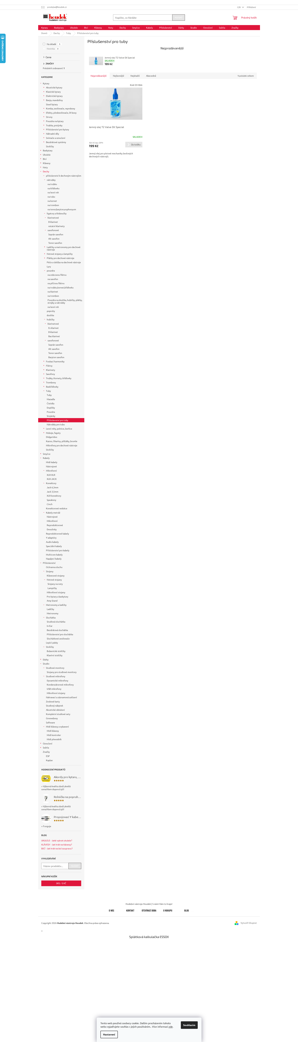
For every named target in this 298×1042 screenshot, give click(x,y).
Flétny (49, 365)
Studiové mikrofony (55, 676)
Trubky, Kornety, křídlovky (58, 378)
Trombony (51, 382)
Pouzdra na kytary (55, 121)
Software (50, 722)
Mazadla (51, 399)
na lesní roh (53, 192)
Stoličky (50, 146)
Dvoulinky (52, 529)
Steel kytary (52, 104)
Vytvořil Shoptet (249, 922)
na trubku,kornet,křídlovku (61, 287)
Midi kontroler (54, 735)
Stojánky (51, 415)
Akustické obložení (55, 709)
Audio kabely (52, 541)
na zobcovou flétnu (57, 274)
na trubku (52, 184)
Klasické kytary (53, 91)
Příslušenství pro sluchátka (60, 634)
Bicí (45, 158)
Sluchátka (51, 617)
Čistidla (50, 403)
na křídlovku (53, 188)
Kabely (46, 457)
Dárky (45, 659)
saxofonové (53, 230)
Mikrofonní (51, 470)
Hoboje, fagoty (53, 432)
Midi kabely (51, 462)
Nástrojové (51, 466)
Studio (46, 663)
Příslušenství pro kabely (57, 550)
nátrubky (51, 179)
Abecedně (151, 75)
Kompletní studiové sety (58, 714)
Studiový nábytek (54, 705)
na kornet (52, 200)
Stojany (49, 571)
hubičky (50, 319)
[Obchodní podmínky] (168, 910)
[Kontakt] (130, 910)
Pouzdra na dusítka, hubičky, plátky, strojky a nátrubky (65, 301)
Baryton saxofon (56, 357)
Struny (49, 116)
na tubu (51, 196)
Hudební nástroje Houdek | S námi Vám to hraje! (149, 903)
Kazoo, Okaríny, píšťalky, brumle (61, 441)
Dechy (46, 171)
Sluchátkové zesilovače (58, 638)
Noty (45, 167)
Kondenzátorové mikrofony (60, 684)
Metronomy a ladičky (56, 604)
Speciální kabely (54, 546)
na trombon (53, 205)
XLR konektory (54, 495)
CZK (239, 7)
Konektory (51, 483)
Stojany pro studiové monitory (61, 672)
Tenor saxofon (55, 242)
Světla (46, 747)
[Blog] (186, 910)
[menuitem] (44, 27)
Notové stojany (54, 579)
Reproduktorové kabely (57, 533)
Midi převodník (54, 739)
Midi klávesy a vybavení (57, 726)
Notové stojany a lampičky (60, 253)
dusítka (50, 315)
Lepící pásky (52, 642)
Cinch (49, 504)
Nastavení (109, 1034)
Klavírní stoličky (54, 655)
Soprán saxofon (55, 234)
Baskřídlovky (52, 386)
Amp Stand (52, 600)
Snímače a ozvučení (55, 137)
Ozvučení (47, 743)
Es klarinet (53, 327)
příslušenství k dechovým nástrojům (63, 175)
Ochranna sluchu (54, 567)
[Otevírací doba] (149, 910)
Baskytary (47, 150)
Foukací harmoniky (55, 361)
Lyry (49, 266)
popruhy (51, 311)
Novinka (53, 48)
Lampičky (52, 588)
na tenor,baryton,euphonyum (62, 209)
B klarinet (53, 221)
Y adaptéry (51, 537)
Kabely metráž (53, 512)
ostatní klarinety (56, 226)
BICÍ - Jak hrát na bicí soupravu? (57, 848)
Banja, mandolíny (54, 100)
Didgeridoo (51, 436)
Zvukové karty (53, 701)
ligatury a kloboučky (56, 213)
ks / (61, 883)
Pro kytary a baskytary (57, 596)
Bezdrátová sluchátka (57, 630)
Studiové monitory (55, 667)
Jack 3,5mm (52, 491)
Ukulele (47, 154)
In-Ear (49, 625)
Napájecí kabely (53, 558)
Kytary (46, 83)
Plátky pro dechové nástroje (60, 258)
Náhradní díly (52, 133)
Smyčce (46, 453)
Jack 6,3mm (52, 487)
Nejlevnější (118, 75)
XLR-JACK (52, 478)
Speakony (51, 499)
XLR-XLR (51, 474)
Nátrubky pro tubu (56, 424)
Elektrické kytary (54, 95)
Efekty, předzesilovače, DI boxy (61, 112)
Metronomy (52, 613)
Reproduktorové (55, 525)
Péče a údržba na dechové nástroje (64, 262)
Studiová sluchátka (56, 621)
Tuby (48, 390)
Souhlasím (189, 1025)
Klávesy (46, 163)
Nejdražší (135, 75)
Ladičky (50, 609)
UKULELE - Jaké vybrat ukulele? (56, 840)
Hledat (178, 17)
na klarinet (53, 291)
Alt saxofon (53, 238)
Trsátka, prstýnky (54, 125)
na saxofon (53, 279)
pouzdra (51, 270)
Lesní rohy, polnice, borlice (59, 428)
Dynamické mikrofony (57, 680)
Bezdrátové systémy (56, 142)
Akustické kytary (54, 87)
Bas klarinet (54, 336)
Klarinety (50, 369)
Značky (46, 751)
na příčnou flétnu (56, 283)
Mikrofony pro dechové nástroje (61, 445)
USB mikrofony (54, 688)
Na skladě (53, 44)
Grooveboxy (52, 718)
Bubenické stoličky (56, 651)
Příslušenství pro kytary (57, 129)
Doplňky (51, 407)
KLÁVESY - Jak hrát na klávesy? (56, 844)
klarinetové (53, 217)
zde (171, 1026)
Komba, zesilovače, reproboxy (60, 108)
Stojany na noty (55, 583)
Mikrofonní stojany (56, 592)
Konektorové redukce (56, 508)
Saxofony (50, 374)
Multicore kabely (54, 554)
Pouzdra (51, 411)
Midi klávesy (53, 730)
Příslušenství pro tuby (57, 420)
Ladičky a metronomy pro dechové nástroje (63, 248)
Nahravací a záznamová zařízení (61, 697)
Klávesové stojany (55, 575)
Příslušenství (49, 562)
